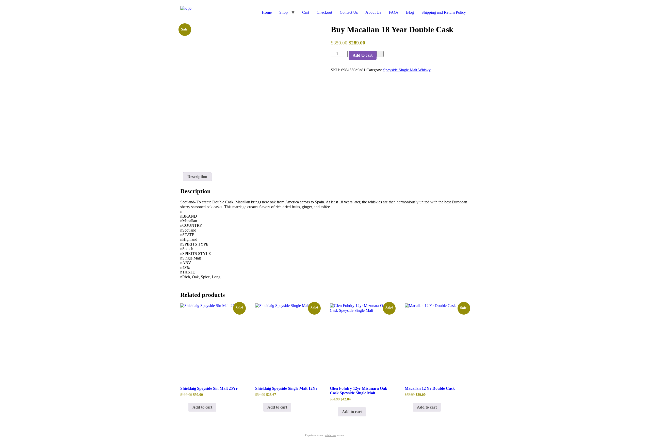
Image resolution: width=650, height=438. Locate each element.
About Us (373, 12)
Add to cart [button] (202, 407)
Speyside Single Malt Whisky (407, 70)
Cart (305, 12)
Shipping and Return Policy (443, 12)
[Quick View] (185, 407)
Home (267, 12)
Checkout (324, 12)
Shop (283, 12)
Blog (410, 12)
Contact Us (349, 12)
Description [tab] (197, 176)
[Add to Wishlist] (380, 54)
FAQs (393, 12)
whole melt (330, 435)
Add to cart (362, 55)
